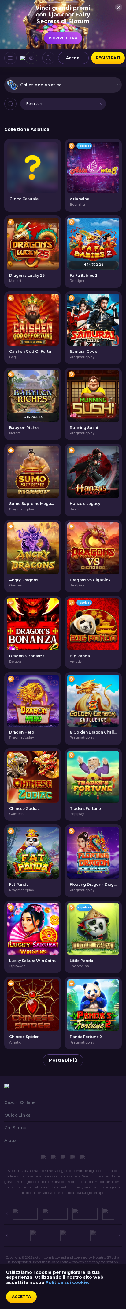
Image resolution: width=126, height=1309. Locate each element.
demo (93, 167)
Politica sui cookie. (67, 1282)
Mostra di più (63, 1060)
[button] (63, 104)
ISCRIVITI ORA (63, 38)
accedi (73, 58)
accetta (21, 1296)
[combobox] (63, 85)
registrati (108, 58)
